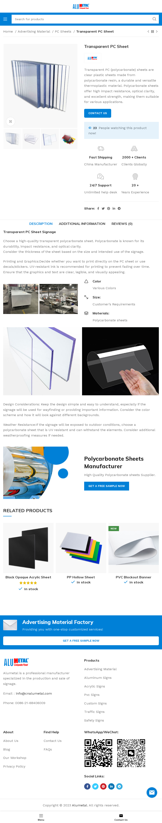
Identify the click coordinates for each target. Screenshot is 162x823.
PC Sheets (63, 31)
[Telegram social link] (119, 208)
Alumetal (79, 805)
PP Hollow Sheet (81, 577)
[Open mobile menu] (5, 19)
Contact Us (97, 113)
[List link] (121, 669)
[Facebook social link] (98, 208)
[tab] (41, 223)
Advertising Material (34, 31)
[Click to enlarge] (10, 121)
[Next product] (157, 32)
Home (8, 31)
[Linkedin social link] (113, 208)
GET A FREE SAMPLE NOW (106, 486)
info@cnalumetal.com (34, 693)
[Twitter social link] (103, 208)
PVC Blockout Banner (133, 577)
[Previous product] (148, 32)
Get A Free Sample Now (81, 640)
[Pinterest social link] (108, 208)
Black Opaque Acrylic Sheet (28, 577)
